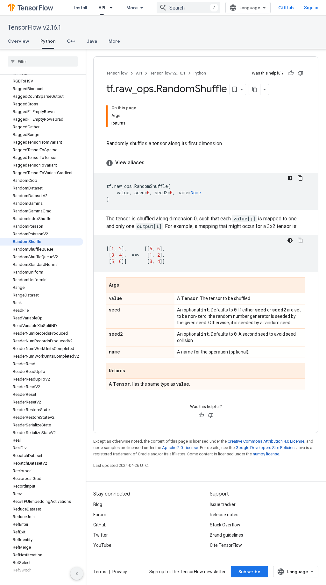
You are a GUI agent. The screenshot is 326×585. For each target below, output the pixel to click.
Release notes (224, 514)
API (101, 8)
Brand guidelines (226, 535)
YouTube (102, 545)
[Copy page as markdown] (254, 89)
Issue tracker (223, 504)
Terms (99, 571)
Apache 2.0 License (180, 447)
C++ (71, 41)
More (132, 8)
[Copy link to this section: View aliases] (151, 163)
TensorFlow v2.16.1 (34, 28)
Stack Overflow (225, 524)
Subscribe (249, 571)
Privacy (119, 571)
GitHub (286, 8)
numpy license (266, 454)
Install (80, 8)
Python (47, 41)
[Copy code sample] (300, 178)
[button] (205, 163)
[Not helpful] (300, 73)
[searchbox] (43, 61)
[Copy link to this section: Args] (125, 285)
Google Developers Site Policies (265, 447)
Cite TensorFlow (226, 545)
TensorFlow (117, 73)
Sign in (311, 7)
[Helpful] (291, 73)
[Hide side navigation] (76, 573)
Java (92, 41)
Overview (18, 41)
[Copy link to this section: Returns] (131, 371)
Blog (97, 504)
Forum (99, 514)
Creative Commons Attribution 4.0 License (266, 441)
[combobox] (188, 7)
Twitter (100, 535)
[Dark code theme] (290, 178)
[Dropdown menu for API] (113, 7)
